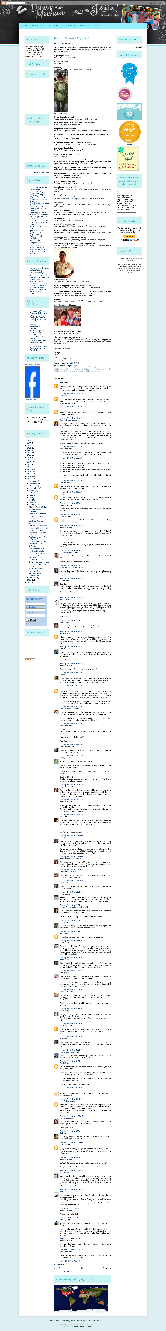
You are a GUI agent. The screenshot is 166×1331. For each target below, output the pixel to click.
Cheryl (62, 494)
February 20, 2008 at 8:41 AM (71, 664)
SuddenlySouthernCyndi (69, 858)
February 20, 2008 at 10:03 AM (71, 785)
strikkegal (63, 516)
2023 (29, 443)
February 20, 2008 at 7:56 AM (71, 620)
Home (25, 25)
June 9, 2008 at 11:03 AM (69, 1208)
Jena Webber (65, 1101)
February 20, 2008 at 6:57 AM (71, 578)
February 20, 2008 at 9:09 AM (71, 724)
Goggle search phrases (68, 365)
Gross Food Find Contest (38, 528)
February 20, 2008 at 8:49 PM (71, 1061)
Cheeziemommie (66, 872)
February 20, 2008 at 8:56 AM (71, 686)
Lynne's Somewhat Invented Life (72, 907)
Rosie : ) (63, 1220)
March (32, 502)
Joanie (62, 894)
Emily (62, 383)
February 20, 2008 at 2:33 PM (71, 920)
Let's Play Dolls (36, 240)
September (33, 488)
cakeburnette (64, 1026)
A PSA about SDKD (37, 195)
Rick (61, 817)
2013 (29, 467)
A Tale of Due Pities (37, 197)
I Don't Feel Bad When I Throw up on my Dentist (39, 221)
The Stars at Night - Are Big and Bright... (38, 538)
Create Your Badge (31, 399)
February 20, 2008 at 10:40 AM (71, 800)
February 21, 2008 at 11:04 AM (71, 1142)
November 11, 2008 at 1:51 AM (71, 1250)
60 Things (32, 546)
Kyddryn (63, 758)
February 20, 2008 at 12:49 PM (71, 881)
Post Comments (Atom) (73, 1272)
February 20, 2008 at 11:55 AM (71, 857)
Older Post (107, 1268)
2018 (29, 455)
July (31, 493)
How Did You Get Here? (39, 215)
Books (56, 25)
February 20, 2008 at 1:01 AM (71, 407)
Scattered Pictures (36, 521)
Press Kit (84, 25)
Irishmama (64, 1118)
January (32, 578)
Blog (48, 25)
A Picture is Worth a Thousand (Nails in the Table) (38, 313)
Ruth (61, 1191)
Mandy (62, 933)
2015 (29, 462)
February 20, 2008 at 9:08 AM (71, 707)
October (32, 486)
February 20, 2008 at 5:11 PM (71, 971)
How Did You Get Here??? (38, 526)
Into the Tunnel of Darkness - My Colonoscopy (36, 232)
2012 (29, 469)
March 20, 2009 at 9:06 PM (70, 1261)
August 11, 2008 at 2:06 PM (70, 1239)
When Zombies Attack (38, 248)
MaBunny (63, 599)
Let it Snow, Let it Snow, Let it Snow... (38, 554)
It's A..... (32, 523)
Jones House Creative (82, 1326)
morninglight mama (67, 552)
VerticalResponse (38, 624)
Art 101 (32, 205)
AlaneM (62, 922)
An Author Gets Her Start (39, 203)
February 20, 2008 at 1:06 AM (71, 418)
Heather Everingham (67, 1052)
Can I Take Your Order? (37, 514)
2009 (29, 476)
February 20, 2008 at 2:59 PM (71, 931)
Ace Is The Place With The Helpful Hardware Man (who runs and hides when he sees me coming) (39, 321)
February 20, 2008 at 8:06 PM (71, 1009)
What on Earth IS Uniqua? (38, 507)
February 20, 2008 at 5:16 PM (71, 990)
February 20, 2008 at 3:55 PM (71, 941)
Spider (32, 293)
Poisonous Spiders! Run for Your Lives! (39, 290)
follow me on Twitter (41, 173)
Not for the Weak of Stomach (36, 510)
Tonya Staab (64, 787)
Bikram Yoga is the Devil (39, 207)
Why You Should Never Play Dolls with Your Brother (38, 252)
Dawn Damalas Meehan (32, 365)
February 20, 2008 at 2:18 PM (71, 905)
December (33, 481)
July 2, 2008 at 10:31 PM (69, 1218)
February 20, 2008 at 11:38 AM (71, 836)
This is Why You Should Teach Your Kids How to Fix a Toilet (39, 348)
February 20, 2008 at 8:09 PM (71, 1024)
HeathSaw (63, 1144)
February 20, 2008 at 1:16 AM (71, 447)
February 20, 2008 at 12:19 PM (71, 870)
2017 (29, 457)
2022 (29, 445)
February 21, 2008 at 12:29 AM (71, 1116)
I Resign (33, 224)
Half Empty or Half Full (38, 213)
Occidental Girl (65, 992)
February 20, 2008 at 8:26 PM (71, 1037)
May (31, 498)
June (31, 495)
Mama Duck (64, 1090)
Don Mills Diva (65, 747)
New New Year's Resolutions (35, 574)
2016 (29, 460)
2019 (29, 453)
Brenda (62, 622)
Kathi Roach (64, 648)
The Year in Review (37, 244)
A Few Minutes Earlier (38, 193)
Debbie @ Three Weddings (70, 567)
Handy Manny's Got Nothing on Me (37, 332)
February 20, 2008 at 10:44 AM (71, 815)
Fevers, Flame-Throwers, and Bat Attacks (39, 269)
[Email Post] (77, 363)
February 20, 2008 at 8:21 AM (71, 631)
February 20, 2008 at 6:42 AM (71, 550)
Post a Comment (60, 1265)
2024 (29, 441)
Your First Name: (31, 607)
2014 (29, 464)
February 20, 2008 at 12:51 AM (71, 394)
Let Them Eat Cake (36, 519)
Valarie (62, 1039)
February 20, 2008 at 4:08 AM (71, 503)
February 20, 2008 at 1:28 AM (71, 481)
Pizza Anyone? (35, 242)
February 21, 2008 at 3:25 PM (71, 1157)
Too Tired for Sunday (36, 551)
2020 (29, 450)
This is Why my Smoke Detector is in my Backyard (38, 342)
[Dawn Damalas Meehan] (32, 398)
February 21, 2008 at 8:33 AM (71, 1131)
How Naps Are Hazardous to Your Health (39, 279)
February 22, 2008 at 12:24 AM (71, 1170)
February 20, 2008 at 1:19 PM (71, 892)
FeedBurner (42, 422)
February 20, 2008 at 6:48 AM (71, 565)
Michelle (63, 633)
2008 (29, 479)
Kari (61, 1133)
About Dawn (36, 25)
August (32, 491)
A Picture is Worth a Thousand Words (36, 558)
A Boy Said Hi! (35, 191)
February (33, 505)
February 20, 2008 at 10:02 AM (71, 756)
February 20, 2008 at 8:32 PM (71, 1050)
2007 (29, 580)
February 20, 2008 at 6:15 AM (71, 525)
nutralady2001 (65, 1172)
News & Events (69, 25)
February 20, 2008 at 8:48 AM (71, 673)
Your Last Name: (31, 613)
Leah (61, 838)
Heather (62, 960)
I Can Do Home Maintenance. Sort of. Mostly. (38, 336)
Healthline (129, 145)
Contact (96, 25)
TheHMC (63, 1063)
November (33, 483)
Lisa (61, 675)
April (31, 500)
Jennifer (63, 580)
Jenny (62, 883)
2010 (29, 474)
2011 (29, 472)
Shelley (62, 973)
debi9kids (63, 1011)
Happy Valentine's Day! (37, 541)
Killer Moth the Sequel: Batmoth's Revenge (38, 286)
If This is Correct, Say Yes (39, 562)
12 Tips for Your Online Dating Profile (38, 188)
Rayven (62, 688)
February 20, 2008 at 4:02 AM (71, 492)
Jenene (62, 943)
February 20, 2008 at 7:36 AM (71, 597)
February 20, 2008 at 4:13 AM (71, 514)
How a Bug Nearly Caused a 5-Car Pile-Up (38, 283)
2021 (29, 448)
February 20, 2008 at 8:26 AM (71, 647)
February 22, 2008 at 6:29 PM (71, 1189)
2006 (29, 582)
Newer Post (58, 1268)
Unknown (63, 409)
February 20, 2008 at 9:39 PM (71, 1099)
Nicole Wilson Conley (68, 709)
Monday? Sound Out (36, 549)
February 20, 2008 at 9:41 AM (71, 745)
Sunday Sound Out (36, 516)
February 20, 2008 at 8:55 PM (71, 1088)
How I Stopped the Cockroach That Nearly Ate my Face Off (38, 274)
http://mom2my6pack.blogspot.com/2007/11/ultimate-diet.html (80, 199)
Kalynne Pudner (66, 420)
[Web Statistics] (30, 660)
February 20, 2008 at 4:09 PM (71, 958)
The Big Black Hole (36, 544)
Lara (61, 396)
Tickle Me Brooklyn (37, 246)
